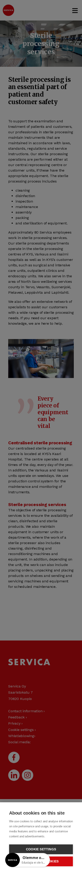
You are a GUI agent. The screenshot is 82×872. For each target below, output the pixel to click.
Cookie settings (41, 849)
